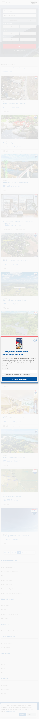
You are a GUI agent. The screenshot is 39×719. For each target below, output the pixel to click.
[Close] (35, 340)
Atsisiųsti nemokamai (19, 379)
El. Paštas (5, 368)
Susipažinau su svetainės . (18, 374)
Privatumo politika (25, 374)
